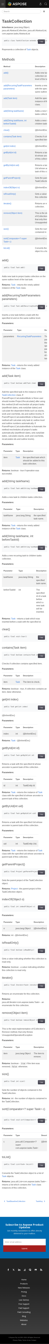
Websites (24, 1320)
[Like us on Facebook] (8, 1270)
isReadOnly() (10, 194)
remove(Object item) (13, 213)
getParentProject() (12, 178)
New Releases (24, 1287)
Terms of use (26, 1340)
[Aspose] (17, 4)
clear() (6, 130)
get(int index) (10, 146)
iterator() (7, 203)
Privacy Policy (17, 1340)
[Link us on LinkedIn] (19, 1270)
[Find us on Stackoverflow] (25, 1270)
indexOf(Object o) (12, 187)
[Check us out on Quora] (30, 1270)
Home (24, 1279)
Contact (33, 1340)
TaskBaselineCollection (15, 1201)
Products (24, 1283)
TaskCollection (9, 395)
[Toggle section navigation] (44, 11)
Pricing (24, 1292)
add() (6, 73)
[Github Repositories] (36, 1270)
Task (29, 49)
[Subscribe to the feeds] (41, 1270)
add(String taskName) (14, 111)
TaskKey (39, 1201)
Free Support (23, 1304)
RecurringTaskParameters (29, 336)
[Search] (45, 4)
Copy (41, 41)
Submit (24, 1248)
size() (6, 229)
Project (14, 889)
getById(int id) (10, 152)
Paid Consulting (23, 1312)
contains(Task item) (12, 136)
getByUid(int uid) (11, 165)
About (23, 1324)
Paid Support (23, 1308)
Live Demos (24, 1300)
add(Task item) (10, 98)
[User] (40, 4)
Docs (24, 1296)
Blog (24, 1316)
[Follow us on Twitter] (14, 1270)
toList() (7, 248)
